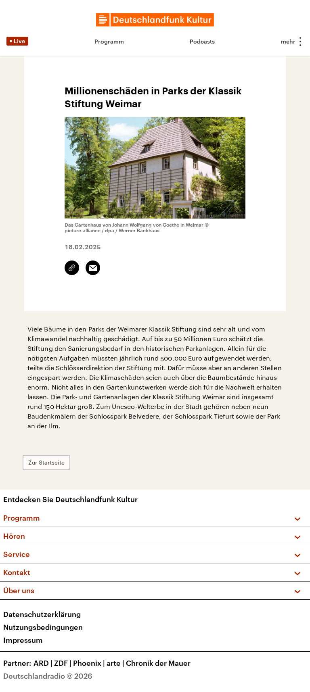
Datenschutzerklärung (42, 614)
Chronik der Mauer (158, 663)
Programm (109, 41)
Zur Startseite (46, 462)
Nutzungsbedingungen (43, 627)
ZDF (62, 663)
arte (115, 663)
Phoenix (89, 663)
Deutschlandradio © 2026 (47, 675)
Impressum (23, 640)
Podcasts (202, 41)
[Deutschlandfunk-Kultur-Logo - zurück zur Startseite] (155, 20)
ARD (43, 663)
